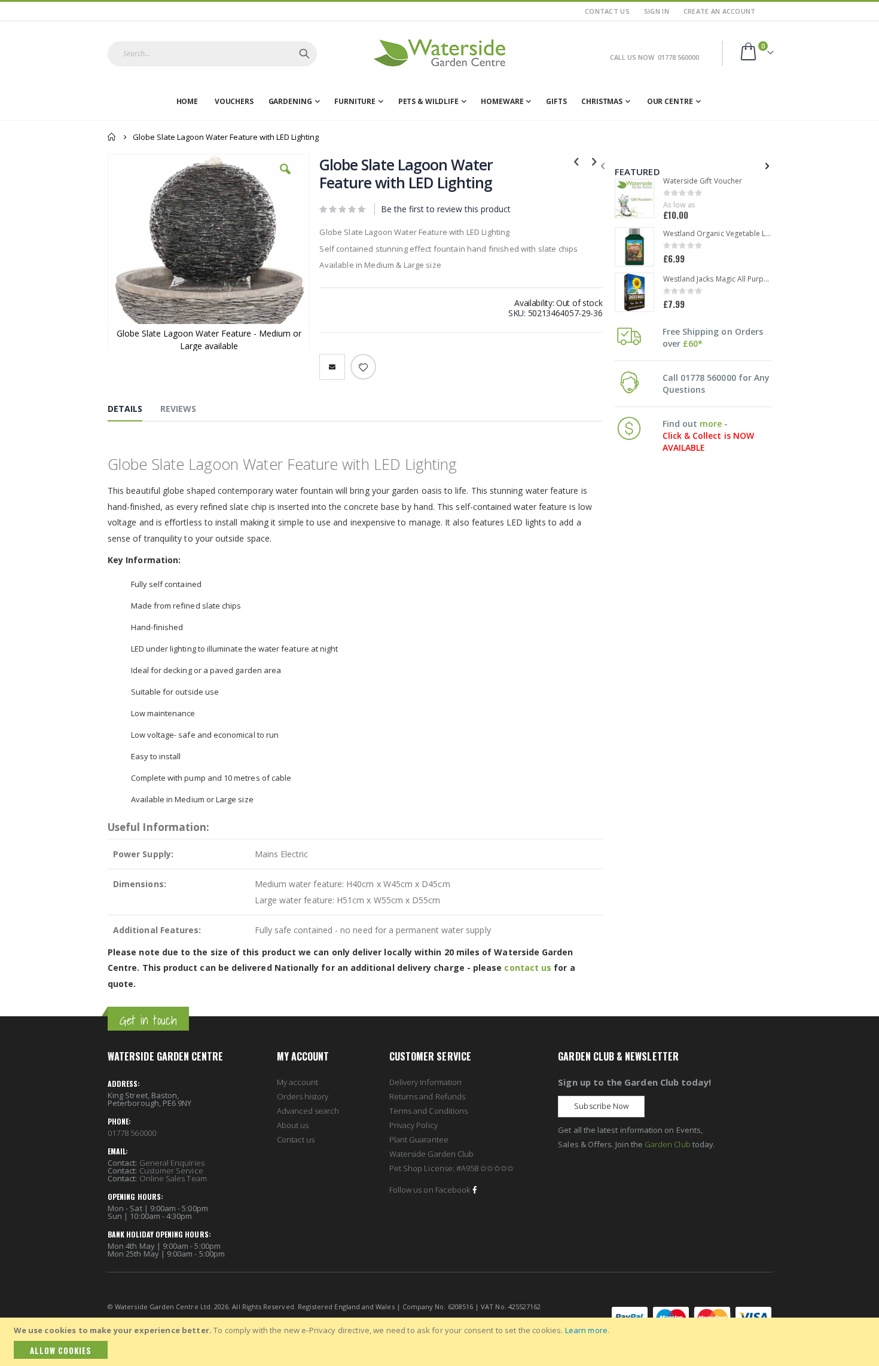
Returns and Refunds (427, 1096)
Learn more (586, 1330)
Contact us (296, 1139)
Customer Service (171, 1170)
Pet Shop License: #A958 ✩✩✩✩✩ (451, 1168)
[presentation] (766, 165)
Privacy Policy (413, 1125)
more (711, 423)
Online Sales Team (173, 1178)
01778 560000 (132, 1132)
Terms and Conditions (428, 1110)
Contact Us (607, 11)
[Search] (304, 53)
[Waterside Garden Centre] (439, 52)
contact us (527, 967)
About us (293, 1125)
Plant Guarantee (418, 1139)
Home (112, 137)
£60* (693, 343)
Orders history (303, 1096)
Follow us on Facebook (429, 1189)
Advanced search (308, 1110)
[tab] (134, 411)
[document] (441, 1342)
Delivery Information (425, 1082)
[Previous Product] (576, 160)
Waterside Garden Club (431, 1153)
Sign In (656, 11)
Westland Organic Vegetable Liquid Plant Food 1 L (718, 234)
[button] (285, 178)
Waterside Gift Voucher (702, 181)
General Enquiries (172, 1162)
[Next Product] (594, 160)
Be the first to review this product (446, 209)
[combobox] (212, 53)
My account (298, 1082)
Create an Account (719, 11)
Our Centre (670, 101)
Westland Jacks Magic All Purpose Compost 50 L (718, 279)
